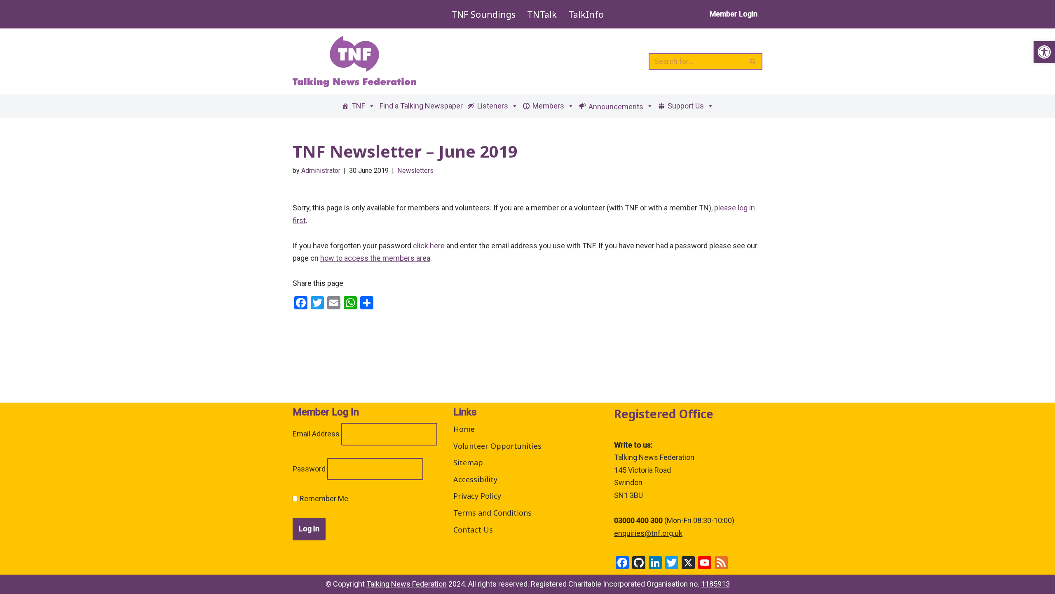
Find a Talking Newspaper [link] (421, 105)
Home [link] (464, 429)
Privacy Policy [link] (477, 496)
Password (309, 468)
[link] (1044, 52)
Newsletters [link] (415, 170)
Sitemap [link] (468, 462)
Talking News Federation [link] (406, 584)
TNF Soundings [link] (483, 14)
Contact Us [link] (473, 530)
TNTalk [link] (542, 14)
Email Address (316, 433)
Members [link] (548, 105)
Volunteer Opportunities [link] (497, 446)
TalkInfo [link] (586, 14)
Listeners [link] (492, 105)
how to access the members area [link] (375, 258)
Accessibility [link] (475, 479)
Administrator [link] (320, 170)
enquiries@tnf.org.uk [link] (648, 533)
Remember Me (323, 498)
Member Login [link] (733, 13)
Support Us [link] (686, 105)
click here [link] (429, 245)
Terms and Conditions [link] (492, 513)
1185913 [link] (715, 584)
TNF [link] (358, 105)
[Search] (753, 61)
